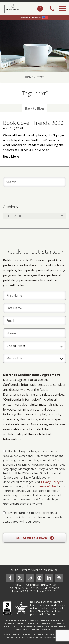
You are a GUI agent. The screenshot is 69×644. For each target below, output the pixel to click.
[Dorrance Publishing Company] (11, 8)
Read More (11, 156)
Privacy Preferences (53, 637)
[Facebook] (10, 578)
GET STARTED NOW (31, 537)
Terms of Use (47, 486)
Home (29, 77)
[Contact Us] (40, 9)
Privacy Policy (50, 482)
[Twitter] (20, 578)
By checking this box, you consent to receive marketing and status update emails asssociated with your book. (32, 517)
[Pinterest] (39, 578)
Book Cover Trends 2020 (33, 122)
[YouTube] (59, 578)
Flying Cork (37, 637)
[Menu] (62, 13)
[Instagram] (30, 578)
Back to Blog (34, 108)
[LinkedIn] (49, 578)
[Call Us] (52, 9)
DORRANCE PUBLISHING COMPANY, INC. (34, 585)
